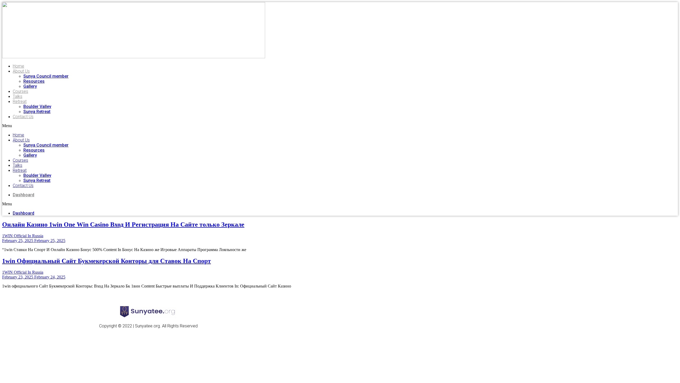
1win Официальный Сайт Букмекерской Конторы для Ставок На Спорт (106, 260)
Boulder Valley (37, 106)
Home (18, 66)
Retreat (20, 101)
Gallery (30, 86)
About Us (21, 71)
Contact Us (23, 116)
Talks (17, 96)
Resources (34, 81)
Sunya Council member (46, 76)
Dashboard (23, 194)
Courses (20, 91)
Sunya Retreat (36, 111)
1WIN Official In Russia (22, 236)
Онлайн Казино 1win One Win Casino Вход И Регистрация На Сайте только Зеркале (123, 224)
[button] (91, 125)
